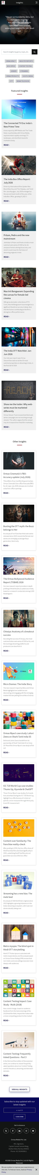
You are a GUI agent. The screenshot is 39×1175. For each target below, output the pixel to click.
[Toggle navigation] (36, 2)
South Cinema (28, 76)
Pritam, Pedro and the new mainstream (16, 237)
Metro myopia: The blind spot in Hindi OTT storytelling (18, 948)
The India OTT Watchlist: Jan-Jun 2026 (18, 352)
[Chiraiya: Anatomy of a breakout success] (18, 618)
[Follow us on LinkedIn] (19, 1131)
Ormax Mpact (11, 61)
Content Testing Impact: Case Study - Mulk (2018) (17, 1003)
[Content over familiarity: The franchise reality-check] (18, 828)
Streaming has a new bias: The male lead (17, 895)
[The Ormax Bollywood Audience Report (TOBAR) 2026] (18, 566)
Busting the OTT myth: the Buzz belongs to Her (18, 528)
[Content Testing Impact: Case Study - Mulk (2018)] (18, 988)
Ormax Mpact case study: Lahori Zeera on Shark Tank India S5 (18, 735)
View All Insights (19, 1089)
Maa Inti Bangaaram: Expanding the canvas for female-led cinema (19, 295)
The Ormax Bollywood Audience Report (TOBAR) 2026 (18, 580)
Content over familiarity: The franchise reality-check (17, 842)
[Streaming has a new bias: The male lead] (18, 880)
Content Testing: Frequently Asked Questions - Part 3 (17, 1055)
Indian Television (23, 81)
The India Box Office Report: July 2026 (17, 181)
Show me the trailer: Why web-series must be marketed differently (18, 408)
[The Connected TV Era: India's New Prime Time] (19, 109)
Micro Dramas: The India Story (17, 684)
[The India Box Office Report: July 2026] (19, 165)
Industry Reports (26, 61)
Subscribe (20, 1117)
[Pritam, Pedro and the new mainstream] (19, 221)
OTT (11, 81)
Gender (13, 71)
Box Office (11, 66)
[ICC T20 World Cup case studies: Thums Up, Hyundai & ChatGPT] (18, 773)
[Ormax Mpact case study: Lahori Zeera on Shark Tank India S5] (18, 720)
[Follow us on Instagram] (26, 1131)
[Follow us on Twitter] (6, 1131)
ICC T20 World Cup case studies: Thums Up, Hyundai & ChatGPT (18, 787)
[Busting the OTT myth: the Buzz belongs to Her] (18, 513)
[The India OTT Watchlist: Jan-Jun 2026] (19, 337)
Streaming (24, 71)
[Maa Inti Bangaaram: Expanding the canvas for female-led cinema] (19, 277)
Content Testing (25, 66)
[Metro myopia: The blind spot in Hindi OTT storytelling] (18, 933)
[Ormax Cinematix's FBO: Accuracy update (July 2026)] (18, 461)
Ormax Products (12, 76)
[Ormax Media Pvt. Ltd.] (5, 4)
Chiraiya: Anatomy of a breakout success (18, 633)
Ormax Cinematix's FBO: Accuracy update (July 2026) (16, 475)
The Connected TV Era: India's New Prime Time (18, 125)
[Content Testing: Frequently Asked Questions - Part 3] (18, 1041)
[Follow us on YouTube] (33, 1131)
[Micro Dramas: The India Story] (18, 671)
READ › (7, 145)
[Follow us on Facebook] (13, 1131)
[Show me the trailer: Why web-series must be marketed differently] (19, 390)
